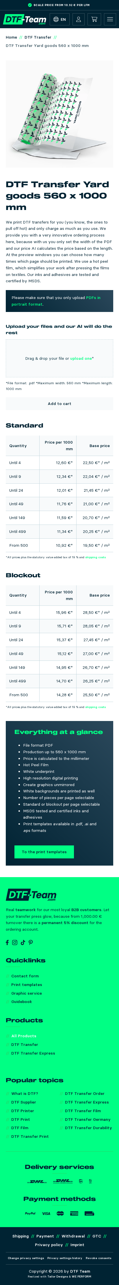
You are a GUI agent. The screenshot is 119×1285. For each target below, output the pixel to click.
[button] (78, 19)
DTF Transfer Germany (88, 1119)
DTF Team (80, 1271)
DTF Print (20, 1119)
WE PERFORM (81, 1276)
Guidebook (21, 1001)
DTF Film (19, 1127)
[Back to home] (24, 19)
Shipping (20, 1236)
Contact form (25, 976)
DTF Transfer (24, 1044)
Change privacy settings (26, 1258)
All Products (23, 1035)
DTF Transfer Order (85, 1093)
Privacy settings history (64, 1258)
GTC (96, 1236)
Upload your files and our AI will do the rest (59, 329)
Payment (45, 1236)
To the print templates (44, 851)
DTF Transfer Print (30, 1136)
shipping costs (95, 557)
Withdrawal (73, 1236)
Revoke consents (98, 1258)
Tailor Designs (57, 1276)
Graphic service (26, 993)
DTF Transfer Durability (88, 1127)
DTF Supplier (23, 1102)
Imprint (77, 1244)
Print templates (26, 984)
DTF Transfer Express (33, 1053)
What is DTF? (24, 1093)
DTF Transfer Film (83, 1110)
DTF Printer (22, 1110)
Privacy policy (49, 1244)
